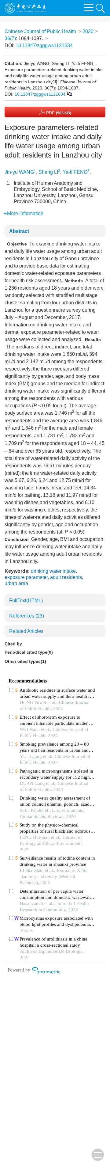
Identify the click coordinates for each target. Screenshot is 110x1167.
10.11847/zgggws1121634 (44, 45)
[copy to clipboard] (69, 93)
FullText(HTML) (26, 600)
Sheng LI (48, 172)
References (26, 615)
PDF (58, 112)
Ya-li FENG (75, 172)
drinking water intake (53, 571)
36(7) (10, 38)
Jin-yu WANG (19, 172)
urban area (16, 583)
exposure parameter (26, 577)
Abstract (19, 231)
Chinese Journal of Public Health (40, 31)
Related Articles (26, 631)
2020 (88, 31)
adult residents (66, 577)
